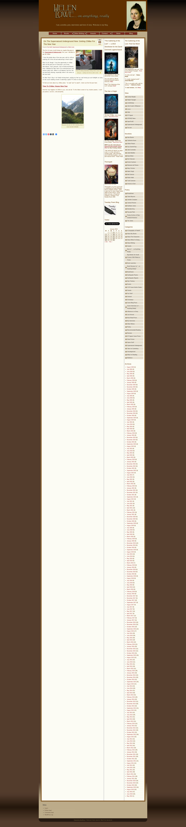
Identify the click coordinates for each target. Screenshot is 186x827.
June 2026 (130, 371)
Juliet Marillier (131, 153)
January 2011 (130, 778)
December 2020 (131, 516)
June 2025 (130, 398)
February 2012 (131, 750)
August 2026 (130, 367)
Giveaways (130, 299)
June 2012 (130, 741)
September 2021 (131, 497)
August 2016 (130, 631)
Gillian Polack (131, 143)
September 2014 (131, 681)
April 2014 (129, 692)
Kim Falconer (131, 159)
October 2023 (130, 442)
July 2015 (129, 659)
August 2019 (130, 552)
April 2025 (129, 402)
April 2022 (129, 481)
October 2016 (130, 626)
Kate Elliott (130, 156)
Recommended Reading (134, 330)
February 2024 (131, 433)
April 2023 (129, 455)
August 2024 (130, 420)
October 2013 (130, 706)
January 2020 (130, 541)
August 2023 (130, 446)
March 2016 (130, 642)
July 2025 (129, 395)
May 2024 (129, 426)
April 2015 (129, 666)
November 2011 (131, 756)
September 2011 (131, 761)
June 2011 (130, 767)
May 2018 (129, 585)
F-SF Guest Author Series (134, 287)
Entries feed (48, 810)
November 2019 (131, 545)
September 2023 (131, 444)
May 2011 (129, 769)
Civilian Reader (131, 97)
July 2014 (129, 686)
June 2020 (130, 530)
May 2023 (129, 453)
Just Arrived (130, 314)
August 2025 (130, 393)
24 (113, 238)
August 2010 (130, 789)
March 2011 (130, 774)
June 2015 (130, 662)
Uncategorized (131, 351)
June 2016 (130, 635)
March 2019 (130, 563)
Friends (129, 290)
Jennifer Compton (132, 199)
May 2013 (129, 717)
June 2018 (130, 582)
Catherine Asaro (131, 140)
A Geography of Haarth (133, 230)
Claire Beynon (131, 196)
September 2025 (131, 391)
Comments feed (49, 812)
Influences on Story (132, 311)
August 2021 (130, 499)
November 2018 (131, 571)
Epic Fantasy (131, 281)
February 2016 (131, 644)
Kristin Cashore (131, 162)
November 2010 (131, 783)
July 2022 (129, 475)
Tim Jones (130, 220)
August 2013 (130, 710)
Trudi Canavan (131, 180)
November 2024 (131, 413)
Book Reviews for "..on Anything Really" (133, 267)
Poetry (129, 327)
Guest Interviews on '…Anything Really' (133, 307)
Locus (129, 109)
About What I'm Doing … (134, 240)
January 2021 (130, 514)
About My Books (132, 233)
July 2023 (129, 448)
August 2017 (130, 604)
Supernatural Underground (59, 47)
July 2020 (129, 527)
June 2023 (130, 450)
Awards (129, 246)
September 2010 (131, 787)
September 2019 (131, 549)
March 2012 (130, 747)
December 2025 (131, 384)
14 (106, 236)
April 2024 (129, 428)
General (129, 296)
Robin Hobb (130, 177)
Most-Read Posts (132, 317)
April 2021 (129, 508)
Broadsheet (130, 193)
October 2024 (130, 415)
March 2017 (130, 615)
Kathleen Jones (131, 206)
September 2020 (131, 523)
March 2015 (130, 668)
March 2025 (130, 404)
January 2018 (130, 593)
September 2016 (131, 629)
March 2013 (130, 721)
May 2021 (129, 505)
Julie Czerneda (131, 149)
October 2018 (130, 574)
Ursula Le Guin (131, 183)
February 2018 (131, 591)
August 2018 (130, 578)
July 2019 (129, 554)
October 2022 (130, 468)
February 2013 (131, 723)
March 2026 (130, 378)
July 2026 (129, 369)
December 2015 (131, 648)
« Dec (106, 241)
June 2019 (130, 556)
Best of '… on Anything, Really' (133, 250)
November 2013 (131, 703)
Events (129, 284)
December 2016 (131, 622)
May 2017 (129, 611)
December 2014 (131, 675)
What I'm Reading (132, 354)
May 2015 (129, 664)
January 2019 (130, 567)
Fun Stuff (49, 47)
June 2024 (130, 424)
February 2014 (131, 697)
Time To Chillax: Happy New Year (55, 86)
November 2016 (131, 624)
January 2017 (130, 620)
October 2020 (130, 521)
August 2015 (130, 657)
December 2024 (131, 411)
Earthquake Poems (132, 275)
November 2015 (131, 651)
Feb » (110, 241)
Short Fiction (130, 339)
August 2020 (130, 525)
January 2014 (130, 699)
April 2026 (129, 376)
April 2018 (129, 587)
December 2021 (131, 490)
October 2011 (130, 758)
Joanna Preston (131, 202)
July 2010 (129, 791)
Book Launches (131, 263)
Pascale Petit (131, 212)
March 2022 (130, 483)
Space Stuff (130, 342)
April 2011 (129, 772)
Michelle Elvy (131, 209)
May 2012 (129, 743)
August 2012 (130, 736)
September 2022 (131, 470)
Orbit (128, 112)
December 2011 (131, 754)
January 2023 (130, 461)
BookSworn (130, 272)
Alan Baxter (130, 137)
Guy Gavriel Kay (131, 146)
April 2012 (129, 745)
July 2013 (129, 712)
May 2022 (129, 479)
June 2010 (130, 794)
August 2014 (130, 684)
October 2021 (130, 494)
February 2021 (131, 512)
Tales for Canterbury (133, 348)
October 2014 (130, 679)
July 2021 (129, 501)
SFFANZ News (131, 118)
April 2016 (129, 640)
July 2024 (129, 422)
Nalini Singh (130, 171)
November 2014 (131, 677)
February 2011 (131, 776)
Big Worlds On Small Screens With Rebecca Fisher (133, 257)
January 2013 (130, 725)
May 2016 (129, 637)
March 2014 (130, 695)
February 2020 (131, 538)
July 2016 (129, 633)
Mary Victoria (131, 168)
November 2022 (131, 466)
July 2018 (129, 580)
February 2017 (131, 618)
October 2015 (130, 653)
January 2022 (130, 488)
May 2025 (129, 400)
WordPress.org (49, 814)
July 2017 (129, 607)
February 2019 (131, 565)
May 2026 (129, 373)
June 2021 (130, 503)
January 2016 (130, 646)
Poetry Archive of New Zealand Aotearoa (133, 216)
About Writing (131, 243)
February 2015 (131, 670)
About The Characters (133, 236)
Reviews (129, 333)
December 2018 (131, 569)
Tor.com (129, 127)
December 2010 (131, 780)
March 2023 (130, 457)
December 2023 (131, 437)
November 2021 (131, 492)
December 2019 (131, 543)
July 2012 (129, 739)
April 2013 (129, 719)
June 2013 (130, 714)
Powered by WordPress (79, 820)
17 (113, 236)
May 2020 (129, 532)
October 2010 (130, 785)
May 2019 (129, 558)
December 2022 (131, 464)
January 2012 (130, 752)
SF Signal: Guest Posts (134, 336)
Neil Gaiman (130, 174)
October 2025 (130, 389)
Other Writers (131, 324)
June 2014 (130, 688)
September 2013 (131, 708)
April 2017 (129, 613)
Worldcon (129, 357)
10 (113, 234)
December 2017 (131, 596)
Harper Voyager (131, 100)
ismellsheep (130, 103)
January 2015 (130, 673)
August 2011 (130, 763)
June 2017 (130, 609)
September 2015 (131, 655)
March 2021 (130, 510)
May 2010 (129, 796)
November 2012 (131, 730)
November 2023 (131, 439)
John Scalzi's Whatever (133, 106)
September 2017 (131, 602)
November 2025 (131, 387)
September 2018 (131, 576)
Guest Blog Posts (132, 302)
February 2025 (131, 406)
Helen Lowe (71, 47)
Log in (46, 808)
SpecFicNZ (130, 121)
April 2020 (129, 534)
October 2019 (130, 547)
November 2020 (131, 519)
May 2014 (129, 690)
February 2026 (131, 380)
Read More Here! (113, 116)
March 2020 (130, 536)
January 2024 (130, 435)
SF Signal (130, 115)
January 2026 (130, 382)
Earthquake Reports (132, 278)
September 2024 (131, 417)
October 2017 (130, 600)
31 (113, 240)
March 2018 (130, 589)
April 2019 (129, 560)
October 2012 (130, 732)
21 (106, 238)
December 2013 (131, 701)
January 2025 (130, 409)
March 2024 (130, 431)
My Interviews (131, 321)
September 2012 (131, 734)
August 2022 (130, 472)
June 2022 (130, 477)
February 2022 (131, 486)
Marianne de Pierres (132, 165)
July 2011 (129, 765)
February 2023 (131, 459)
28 (106, 240)
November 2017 (131, 598)
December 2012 (131, 728)
